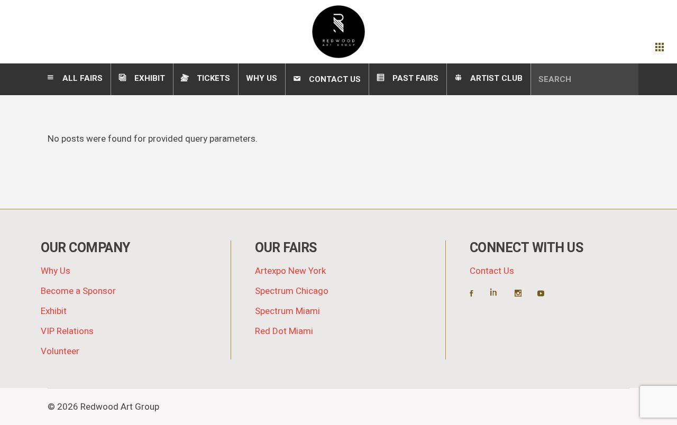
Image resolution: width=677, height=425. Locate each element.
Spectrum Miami (287, 311)
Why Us (55, 271)
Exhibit (54, 311)
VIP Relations (67, 331)
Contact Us (492, 271)
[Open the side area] (659, 47)
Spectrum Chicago (291, 291)
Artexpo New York (290, 271)
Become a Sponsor (78, 291)
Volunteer (60, 351)
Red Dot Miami (284, 331)
